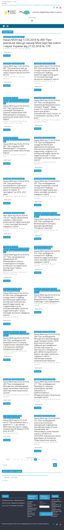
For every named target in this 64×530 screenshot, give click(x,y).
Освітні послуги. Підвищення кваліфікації (13, 503)
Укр (29, 17)
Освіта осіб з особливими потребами (12, 505)
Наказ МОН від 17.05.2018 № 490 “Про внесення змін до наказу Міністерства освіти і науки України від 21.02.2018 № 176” (32, 43)
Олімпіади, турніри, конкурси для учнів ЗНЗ (16, 140)
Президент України (30, 502)
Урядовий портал (32, 508)
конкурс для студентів (8, 353)
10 (18, 459)
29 (43, 459)
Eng (34, 17)
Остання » (54, 459)
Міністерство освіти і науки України (31, 514)
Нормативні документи (18, 37)
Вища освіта (38, 213)
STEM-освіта (23, 196)
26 (31, 459)
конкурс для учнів (12, 123)
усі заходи (5, 480)
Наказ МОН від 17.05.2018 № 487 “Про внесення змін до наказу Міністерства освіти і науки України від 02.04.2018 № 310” (16, 70)
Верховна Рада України (31, 505)
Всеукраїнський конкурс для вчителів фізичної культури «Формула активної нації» (25, 475)
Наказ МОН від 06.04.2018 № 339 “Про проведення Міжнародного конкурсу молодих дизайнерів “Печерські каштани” (47, 223)
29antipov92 (15, 48)
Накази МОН (7, 37)
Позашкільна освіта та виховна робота (13, 500)
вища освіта (24, 351)
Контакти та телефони (55, 515)
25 (28, 459)
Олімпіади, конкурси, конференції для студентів (47, 215)
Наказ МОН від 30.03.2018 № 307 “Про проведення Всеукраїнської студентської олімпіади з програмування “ (47, 298)
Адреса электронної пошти (42, 503)
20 (21, 459)
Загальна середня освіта (41, 246)
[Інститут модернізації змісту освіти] (4, 26)
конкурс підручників (26, 48)
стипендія (20, 123)
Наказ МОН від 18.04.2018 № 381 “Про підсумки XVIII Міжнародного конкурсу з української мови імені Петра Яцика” (16, 148)
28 (39, 459)
